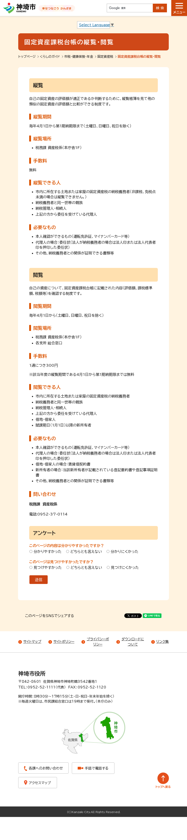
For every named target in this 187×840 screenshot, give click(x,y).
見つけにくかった (125, 567)
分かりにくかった (124, 551)
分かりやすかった (48, 551)
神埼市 (19, 8)
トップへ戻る (163, 780)
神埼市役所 (32, 673)
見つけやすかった (48, 567)
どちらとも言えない (86, 551)
